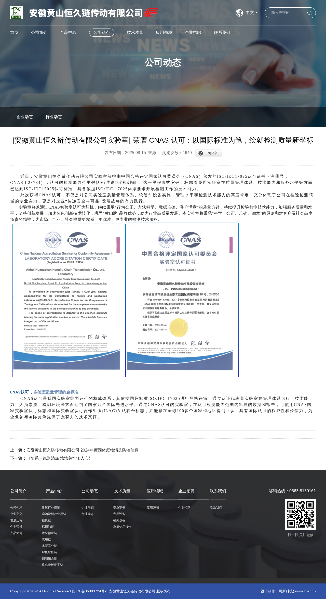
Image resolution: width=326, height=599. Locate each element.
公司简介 (39, 32)
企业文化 (16, 514)
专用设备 (119, 514)
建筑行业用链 (51, 507)
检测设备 (119, 520)
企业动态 (25, 117)
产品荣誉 (16, 533)
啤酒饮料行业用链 (54, 514)
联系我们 (222, 32)
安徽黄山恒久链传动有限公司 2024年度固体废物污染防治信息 (82, 450)
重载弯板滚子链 (52, 565)
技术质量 (135, 32)
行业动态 (54, 117)
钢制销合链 (49, 558)
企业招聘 (193, 32)
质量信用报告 (122, 526)
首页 (14, 32)
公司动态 (101, 32)
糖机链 (46, 520)
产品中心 (68, 32)
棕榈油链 (48, 526)
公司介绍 (16, 507)
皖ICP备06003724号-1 (90, 591)
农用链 (46, 539)
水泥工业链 (49, 546)
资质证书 (119, 507)
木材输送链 (49, 533)
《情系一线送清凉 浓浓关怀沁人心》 (59, 458)
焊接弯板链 (49, 552)
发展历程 (16, 520)
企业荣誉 (16, 526)
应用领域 (164, 32)
